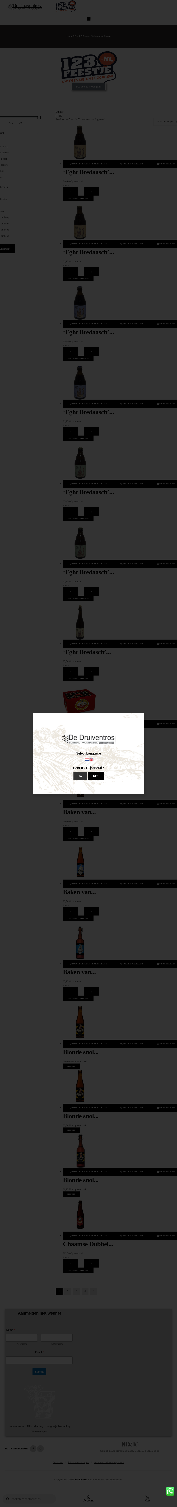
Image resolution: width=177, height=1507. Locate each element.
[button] (80, 776)
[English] (91, 759)
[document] (88, 753)
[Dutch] (87, 759)
